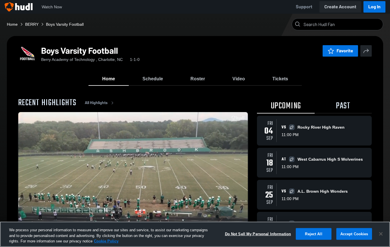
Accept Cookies (354, 234)
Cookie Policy (106, 241)
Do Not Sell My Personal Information (258, 234)
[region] (195, 234)
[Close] (381, 234)
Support (304, 7)
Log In (374, 7)
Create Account (340, 7)
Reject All (313, 234)
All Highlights (96, 102)
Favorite (345, 51)
